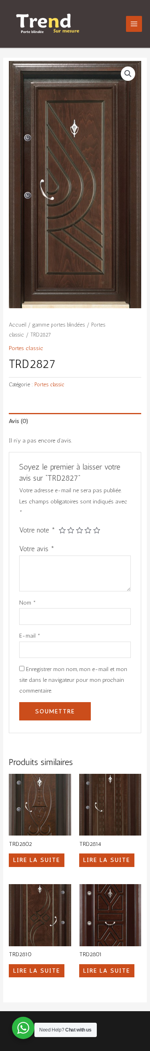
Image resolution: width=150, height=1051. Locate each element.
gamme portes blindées (58, 324)
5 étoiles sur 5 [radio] (96, 530)
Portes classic (26, 348)
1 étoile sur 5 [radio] (62, 530)
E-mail (29, 635)
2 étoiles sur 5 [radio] (70, 530)
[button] (128, 74)
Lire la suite (36, 859)
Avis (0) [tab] (18, 421)
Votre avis (36, 549)
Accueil (17, 324)
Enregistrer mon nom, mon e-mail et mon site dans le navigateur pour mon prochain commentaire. (73, 679)
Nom (27, 602)
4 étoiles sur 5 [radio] (88, 530)
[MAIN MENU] (134, 24)
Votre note (37, 530)
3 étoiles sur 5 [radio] (79, 530)
